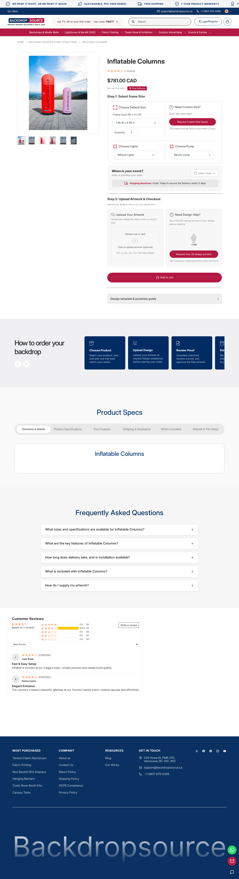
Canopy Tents (21, 792)
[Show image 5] (63, 141)
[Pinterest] (211, 751)
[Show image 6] (74, 141)
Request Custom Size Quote (192, 121)
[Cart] (227, 22)
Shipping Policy (69, 778)
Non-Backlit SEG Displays (29, 772)
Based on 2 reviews (23, 627)
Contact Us (66, 765)
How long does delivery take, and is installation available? (119, 557)
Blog (108, 758)
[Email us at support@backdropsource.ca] (232, 861)
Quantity (119, 132)
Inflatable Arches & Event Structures (53, 42)
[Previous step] (18, 364)
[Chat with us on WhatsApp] (232, 850)
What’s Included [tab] (171, 429)
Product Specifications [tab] (68, 429)
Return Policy (67, 772)
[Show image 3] (42, 141)
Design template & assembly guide (164, 298)
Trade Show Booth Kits (27, 785)
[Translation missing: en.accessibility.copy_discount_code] (117, 21)
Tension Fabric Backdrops (29, 758)
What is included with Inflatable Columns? (119, 571)
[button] (115, 70)
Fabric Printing (21, 765)
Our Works (112, 765)
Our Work (13, 11)
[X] (197, 751)
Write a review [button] (129, 625)
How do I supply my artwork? (119, 585)
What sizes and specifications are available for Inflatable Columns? (119, 529)
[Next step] (26, 364)
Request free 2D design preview (194, 254)
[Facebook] (204, 751)
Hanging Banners (23, 778)
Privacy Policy (68, 792)
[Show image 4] (53, 141)
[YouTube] (225, 751)
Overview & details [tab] (33, 429)
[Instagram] (218, 751)
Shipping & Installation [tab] (137, 429)
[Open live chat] (232, 872)
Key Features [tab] (102, 429)
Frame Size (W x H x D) (127, 114)
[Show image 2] (32, 141)
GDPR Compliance (71, 785)
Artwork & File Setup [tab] (205, 429)
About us (64, 758)
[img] (30, 655)
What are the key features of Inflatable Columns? (119, 543)
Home (20, 42)
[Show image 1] (21, 141)
